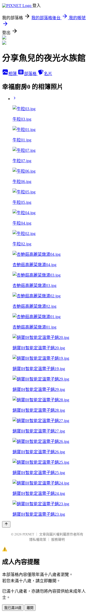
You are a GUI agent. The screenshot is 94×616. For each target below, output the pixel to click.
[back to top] (6, 524)
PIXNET (28, 534)
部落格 (31, 73)
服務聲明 (58, 539)
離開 (30, 608)
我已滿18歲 (12, 608)
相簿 (13, 73)
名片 (48, 73)
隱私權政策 (37, 539)
